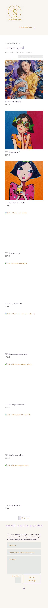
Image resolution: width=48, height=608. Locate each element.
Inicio (7, 43)
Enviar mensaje (32, 579)
